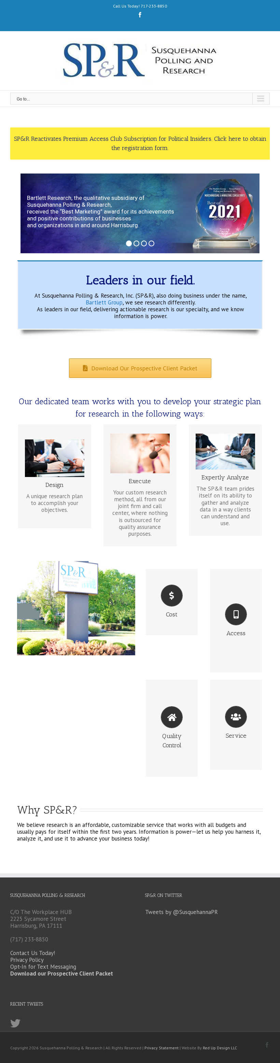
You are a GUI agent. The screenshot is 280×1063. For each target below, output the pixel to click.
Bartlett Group (104, 302)
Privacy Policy (27, 960)
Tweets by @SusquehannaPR (181, 912)
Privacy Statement (161, 1047)
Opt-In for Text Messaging (43, 966)
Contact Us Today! (32, 953)
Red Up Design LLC (220, 1047)
